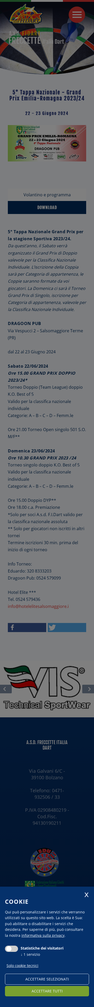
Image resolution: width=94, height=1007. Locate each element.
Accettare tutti (47, 991)
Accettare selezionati (47, 979)
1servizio (30, 954)
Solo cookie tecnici (22, 965)
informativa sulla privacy (42, 935)
